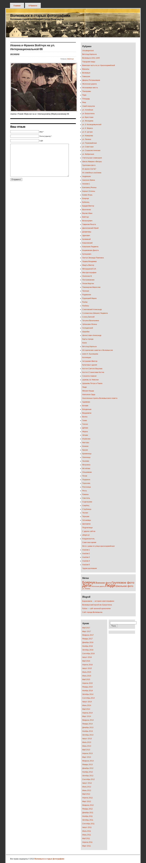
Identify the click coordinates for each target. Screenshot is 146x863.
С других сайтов (88, 531)
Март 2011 (86, 846)
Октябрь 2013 (87, 735)
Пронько (85, 291)
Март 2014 (86, 716)
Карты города (87, 339)
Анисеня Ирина (88, 180)
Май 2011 (86, 838)
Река (84, 102)
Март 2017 (86, 631)
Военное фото (103, 582)
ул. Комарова (87, 136)
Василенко (86, 210)
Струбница (86, 509)
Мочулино (86, 465)
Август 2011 (87, 827)
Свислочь (86, 498)
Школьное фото (124, 586)
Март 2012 (86, 801)
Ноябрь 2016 (87, 646)
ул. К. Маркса (87, 128)
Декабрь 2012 (87, 768)
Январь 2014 (87, 724)
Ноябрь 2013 (87, 731)
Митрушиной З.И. (89, 269)
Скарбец (85, 506)
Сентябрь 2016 (88, 654)
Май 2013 (86, 750)
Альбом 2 (86, 554)
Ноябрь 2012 (87, 772)
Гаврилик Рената (89, 224)
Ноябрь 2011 (87, 816)
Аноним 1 (86, 184)
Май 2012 (86, 794)
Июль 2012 (86, 787)
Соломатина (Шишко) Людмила (95, 313)
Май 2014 (86, 709)
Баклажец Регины (89, 188)
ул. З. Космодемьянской (91, 125)
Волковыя (86, 73)
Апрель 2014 (87, 713)
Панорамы (86, 91)
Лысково (85, 461)
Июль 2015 (86, 672)
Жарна (85, 432)
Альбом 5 (86, 565)
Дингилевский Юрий (90, 228)
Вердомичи (86, 413)
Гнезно (85, 424)
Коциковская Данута (90, 250)
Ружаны (85, 494)
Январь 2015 (87, 687)
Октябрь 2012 (87, 776)
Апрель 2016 (87, 665)
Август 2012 (87, 783)
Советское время (89, 542)
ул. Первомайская (89, 143)
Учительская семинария (92, 158)
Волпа (84, 417)
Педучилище (87, 528)
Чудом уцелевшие (89, 568)
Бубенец (85, 202)
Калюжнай (86, 239)
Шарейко (86, 332)
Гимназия (86, 77)
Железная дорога (89, 84)
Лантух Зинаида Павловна (93, 258)
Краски (85, 450)
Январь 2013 (87, 765)
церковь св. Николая (90, 380)
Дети (86, 585)
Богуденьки (86, 409)
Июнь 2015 (86, 676)
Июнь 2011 (86, 835)
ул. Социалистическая (91, 150)
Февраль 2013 (88, 761)
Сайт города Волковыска (92, 612)
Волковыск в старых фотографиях (40, 15)
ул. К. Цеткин (87, 132)
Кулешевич (86, 254)
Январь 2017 (87, 639)
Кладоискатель (88, 539)
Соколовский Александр (92, 309)
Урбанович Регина (89, 324)
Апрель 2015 (87, 683)
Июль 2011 (86, 831)
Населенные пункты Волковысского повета (99, 398)
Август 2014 (87, 702)
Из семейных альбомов (91, 173)
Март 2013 (86, 757)
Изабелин (86, 439)
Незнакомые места (90, 88)
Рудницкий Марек (89, 298)
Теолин (85, 513)
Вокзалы (85, 69)
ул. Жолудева (87, 121)
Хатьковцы (86, 520)
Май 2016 (86, 661)
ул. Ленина (86, 139)
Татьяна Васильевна (90, 321)
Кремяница (86, 454)
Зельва (85, 435)
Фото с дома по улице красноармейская (98, 546)
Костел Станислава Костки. (93, 372)
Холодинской (87, 328)
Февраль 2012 (88, 805)
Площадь (86, 99)
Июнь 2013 (86, 746)
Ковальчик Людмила (90, 247)
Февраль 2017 (88, 635)
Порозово (86, 483)
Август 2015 (87, 668)
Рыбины (85, 306)
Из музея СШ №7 (89, 169)
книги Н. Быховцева (90, 354)
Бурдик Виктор (88, 206)
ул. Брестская (87, 117)
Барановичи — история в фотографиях (98, 601)
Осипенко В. (87, 276)
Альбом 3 (86, 557)
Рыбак (84, 302)
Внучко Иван (87, 213)
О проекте (33, 6)
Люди (84, 387)
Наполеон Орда (88, 395)
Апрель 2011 (87, 842)
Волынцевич (87, 221)
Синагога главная (89, 376)
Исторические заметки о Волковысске (97, 350)
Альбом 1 (86, 550)
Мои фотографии (89, 273)
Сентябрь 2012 (88, 779)
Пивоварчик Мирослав (91, 287)
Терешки (85, 516)
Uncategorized (88, 51)
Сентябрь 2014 (88, 698)
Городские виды (88, 62)
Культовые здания (89, 365)
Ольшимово (87, 472)
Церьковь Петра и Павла (92, 383)
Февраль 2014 (88, 720)
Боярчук (85, 198)
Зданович (86, 236)
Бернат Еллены (88, 191)
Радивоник (86, 295)
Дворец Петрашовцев (91, 80)
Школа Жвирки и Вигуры (92, 162)
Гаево (84, 420)
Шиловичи (86, 524)
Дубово (85, 428)
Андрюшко (86, 176)
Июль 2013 (86, 742)
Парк (84, 95)
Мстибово (86, 468)
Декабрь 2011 (87, 813)
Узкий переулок (88, 106)
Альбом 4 (86, 561)
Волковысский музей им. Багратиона (97, 605)
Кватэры (85, 443)
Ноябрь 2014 (87, 691)
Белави (85, 406)
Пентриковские (88, 280)
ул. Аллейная (87, 110)
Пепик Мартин (88, 284)
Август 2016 (87, 657)
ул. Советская (88, 147)
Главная (17, 6)
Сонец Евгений (88, 317)
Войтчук (70, 59)
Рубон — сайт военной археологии (96, 609)
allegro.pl (86, 535)
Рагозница (86, 487)
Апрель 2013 (87, 753)
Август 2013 (87, 739)
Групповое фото (89, 165)
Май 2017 (86, 628)
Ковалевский (87, 243)
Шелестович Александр (91, 335)
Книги (84, 343)
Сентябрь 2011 (88, 824)
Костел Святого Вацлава (92, 369)
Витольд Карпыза (89, 54)
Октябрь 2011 (87, 820)
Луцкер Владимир (89, 261)
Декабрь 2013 (87, 727)
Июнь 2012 (86, 790)
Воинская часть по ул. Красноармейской (98, 65)
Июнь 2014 (86, 705)
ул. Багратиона (88, 114)
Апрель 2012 (87, 798)
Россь (84, 491)
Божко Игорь (87, 195)
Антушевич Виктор (89, 361)
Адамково (86, 402)
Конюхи (85, 446)
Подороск (86, 480)
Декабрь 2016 (87, 642)
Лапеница (86, 457)
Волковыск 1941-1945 (91, 58)
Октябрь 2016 (87, 650)
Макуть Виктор (88, 265)
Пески (84, 476)
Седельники (87, 502)
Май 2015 (86, 679)
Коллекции (86, 357)
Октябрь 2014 (87, 694)
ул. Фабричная (88, 154)
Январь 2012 (87, 809)
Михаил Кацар (88, 391)
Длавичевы (86, 232)
